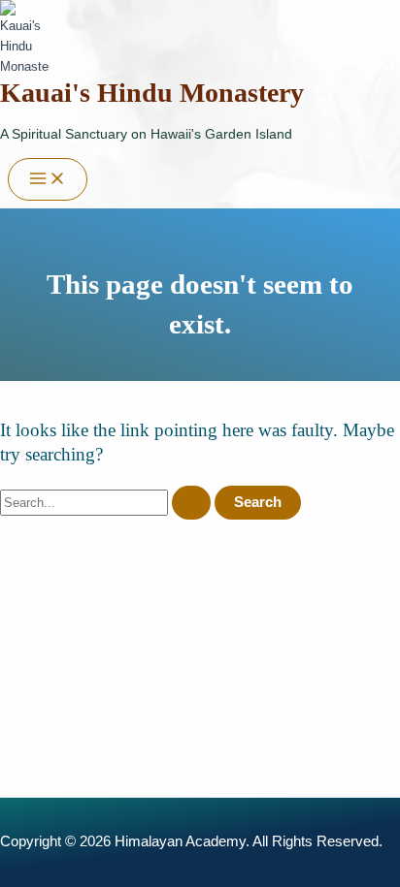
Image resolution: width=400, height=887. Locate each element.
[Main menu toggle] (47, 180)
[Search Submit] (191, 503)
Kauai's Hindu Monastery (152, 93)
